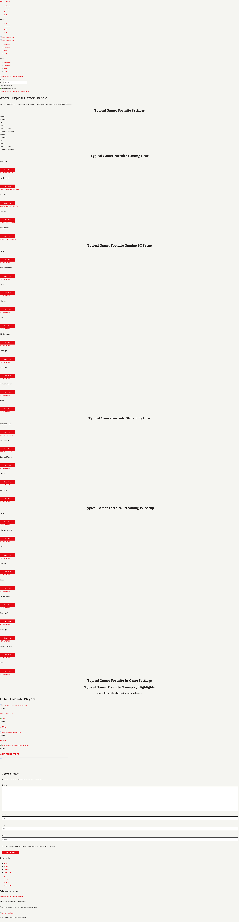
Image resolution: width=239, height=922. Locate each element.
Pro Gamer (7, 6)
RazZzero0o (7, 713)
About (6, 866)
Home (5, 863)
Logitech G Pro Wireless (7, 223)
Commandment (9, 753)
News (5, 12)
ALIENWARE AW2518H (7, 173)
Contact (6, 869)
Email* (4, 825)
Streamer (7, 9)
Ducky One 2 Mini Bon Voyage (9, 189)
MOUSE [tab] (2, 117)
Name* (4, 815)
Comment (5, 785)
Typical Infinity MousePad (8, 239)
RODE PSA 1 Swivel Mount (8, 452)
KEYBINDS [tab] (3, 120)
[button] (119, 19)
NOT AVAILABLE (5, 263)
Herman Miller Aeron (6, 485)
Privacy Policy (8, 872)
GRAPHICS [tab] (3, 126)
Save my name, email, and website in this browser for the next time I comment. (30, 846)
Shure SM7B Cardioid (6, 435)
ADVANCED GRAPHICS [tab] (7, 132)
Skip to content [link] (5, 1)
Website (4, 836)
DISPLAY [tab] (2, 123)
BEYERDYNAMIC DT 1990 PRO (9, 206)
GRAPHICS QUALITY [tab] (6, 129)
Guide (5, 15)
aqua (3, 740)
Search (2, 82)
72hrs (3, 727)
